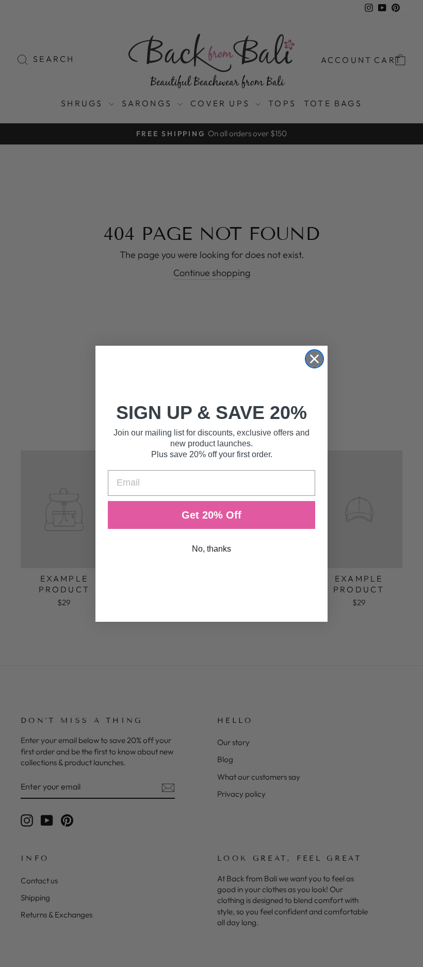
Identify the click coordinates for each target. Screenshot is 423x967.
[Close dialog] (314, 359)
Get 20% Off (211, 515)
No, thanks (211, 548)
